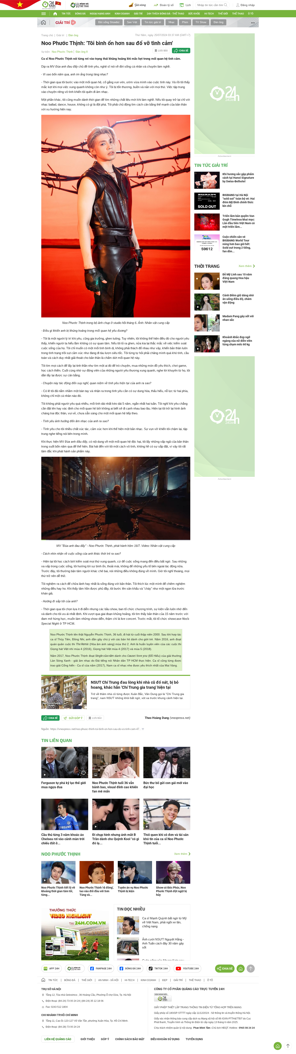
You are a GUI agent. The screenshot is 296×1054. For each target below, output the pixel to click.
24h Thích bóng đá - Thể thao (165, 13)
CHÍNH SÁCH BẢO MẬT (130, 1039)
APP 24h (54, 968)
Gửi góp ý (76, 718)
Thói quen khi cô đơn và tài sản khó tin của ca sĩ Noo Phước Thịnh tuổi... (165, 839)
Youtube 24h (191, 968)
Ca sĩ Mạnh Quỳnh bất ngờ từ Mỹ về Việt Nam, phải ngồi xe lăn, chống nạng (164, 922)
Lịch (188, 5)
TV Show (201, 22)
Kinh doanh (122, 13)
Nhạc (172, 22)
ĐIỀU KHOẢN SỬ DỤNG (165, 1039)
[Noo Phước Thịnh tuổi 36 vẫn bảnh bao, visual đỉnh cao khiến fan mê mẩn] (115, 762)
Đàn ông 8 (82, 51)
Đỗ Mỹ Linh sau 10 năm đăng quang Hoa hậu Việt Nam (237, 278)
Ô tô (250, 13)
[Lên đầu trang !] (288, 1046)
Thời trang (206, 266)
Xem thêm (180, 853)
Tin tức (66, 13)
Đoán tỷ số (167, 5)
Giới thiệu (88, 1039)
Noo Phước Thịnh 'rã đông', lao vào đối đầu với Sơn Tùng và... (97, 891)
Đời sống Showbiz (109, 22)
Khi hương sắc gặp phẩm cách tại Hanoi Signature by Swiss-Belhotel (238, 177)
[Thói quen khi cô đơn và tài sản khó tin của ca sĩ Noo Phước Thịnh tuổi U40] (166, 814)
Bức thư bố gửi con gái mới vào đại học (165, 785)
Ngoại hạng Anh (100, 13)
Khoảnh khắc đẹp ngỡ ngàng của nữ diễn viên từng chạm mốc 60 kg (237, 341)
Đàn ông (218, 22)
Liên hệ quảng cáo (58, 1039)
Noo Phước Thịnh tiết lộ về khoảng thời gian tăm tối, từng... (58, 891)
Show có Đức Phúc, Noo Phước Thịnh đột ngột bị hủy (171, 891)
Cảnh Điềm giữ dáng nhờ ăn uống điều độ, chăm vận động (238, 299)
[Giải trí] (66, 22)
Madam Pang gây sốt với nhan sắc (238, 318)
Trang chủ (47, 35)
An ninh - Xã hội (108, 980)
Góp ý (105, 1039)
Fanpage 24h (104, 968)
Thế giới (223, 13)
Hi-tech (209, 13)
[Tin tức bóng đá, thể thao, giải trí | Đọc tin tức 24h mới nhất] (51, 4)
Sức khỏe (194, 13)
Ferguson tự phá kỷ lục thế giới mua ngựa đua (63, 785)
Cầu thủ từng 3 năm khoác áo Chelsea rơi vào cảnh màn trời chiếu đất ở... (62, 839)
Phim (185, 22)
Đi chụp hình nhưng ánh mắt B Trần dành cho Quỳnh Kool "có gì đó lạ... (115, 839)
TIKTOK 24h (161, 968)
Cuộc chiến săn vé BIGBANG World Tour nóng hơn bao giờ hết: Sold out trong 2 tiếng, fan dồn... (237, 244)
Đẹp (164, 980)
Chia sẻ (183, 50)
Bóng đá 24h (133, 968)
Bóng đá (80, 13)
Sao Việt (132, 22)
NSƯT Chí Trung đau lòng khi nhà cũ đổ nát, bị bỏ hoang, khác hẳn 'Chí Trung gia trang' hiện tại (134, 685)
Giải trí (138, 13)
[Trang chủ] (47, 22)
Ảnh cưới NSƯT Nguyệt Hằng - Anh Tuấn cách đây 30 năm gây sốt (163, 943)
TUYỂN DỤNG (194, 1039)
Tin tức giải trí (153, 22)
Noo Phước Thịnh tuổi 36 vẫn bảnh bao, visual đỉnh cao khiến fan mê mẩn (115, 787)
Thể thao (238, 13)
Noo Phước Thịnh (62, 51)
